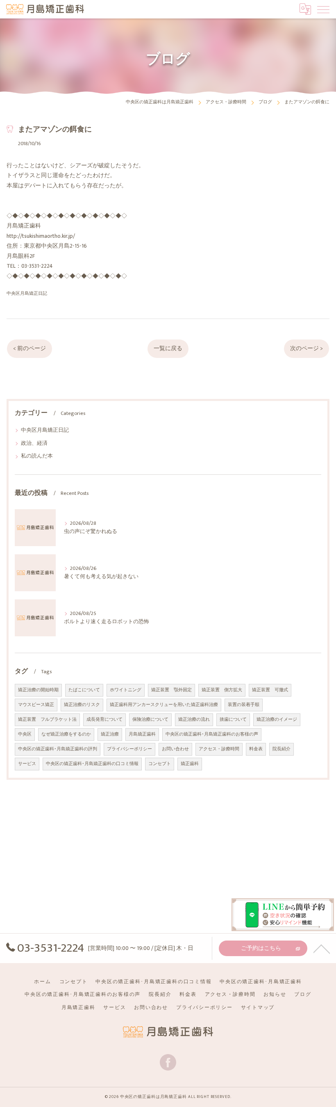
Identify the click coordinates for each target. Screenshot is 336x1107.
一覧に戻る (168, 348)
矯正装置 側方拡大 (222, 690)
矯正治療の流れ (194, 719)
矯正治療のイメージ (277, 719)
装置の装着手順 (243, 704)
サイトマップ (258, 1007)
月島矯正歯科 (142, 734)
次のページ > (306, 348)
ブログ (302, 994)
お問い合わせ (175, 749)
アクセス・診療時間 (219, 749)
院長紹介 (281, 749)
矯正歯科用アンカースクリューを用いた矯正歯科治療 (164, 704)
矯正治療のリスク (82, 704)
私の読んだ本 (37, 456)
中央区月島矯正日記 (27, 293)
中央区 (25, 734)
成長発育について (104, 719)
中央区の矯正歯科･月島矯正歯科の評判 (57, 749)
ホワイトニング (125, 690)
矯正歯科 (190, 764)
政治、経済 (34, 443)
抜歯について (233, 719)
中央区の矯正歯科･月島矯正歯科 (261, 982)
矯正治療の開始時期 (38, 690)
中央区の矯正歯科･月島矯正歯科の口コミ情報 (92, 764)
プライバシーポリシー (129, 749)
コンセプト (159, 764)
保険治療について (150, 719)
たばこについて (84, 690)
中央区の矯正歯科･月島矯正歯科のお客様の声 (212, 734)
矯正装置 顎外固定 (171, 690)
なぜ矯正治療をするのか (66, 734)
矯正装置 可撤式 (270, 690)
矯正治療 (110, 734)
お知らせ (274, 994)
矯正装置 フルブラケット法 (47, 719)
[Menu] (323, 9)
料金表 (256, 749)
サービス (27, 764)
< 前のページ (29, 348)
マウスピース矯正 (36, 704)
